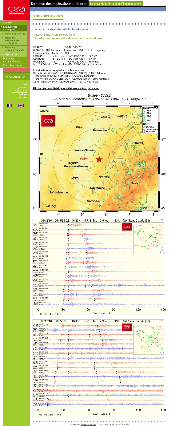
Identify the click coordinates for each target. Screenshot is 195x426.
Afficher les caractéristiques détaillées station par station (66, 88)
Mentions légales (88, 424)
